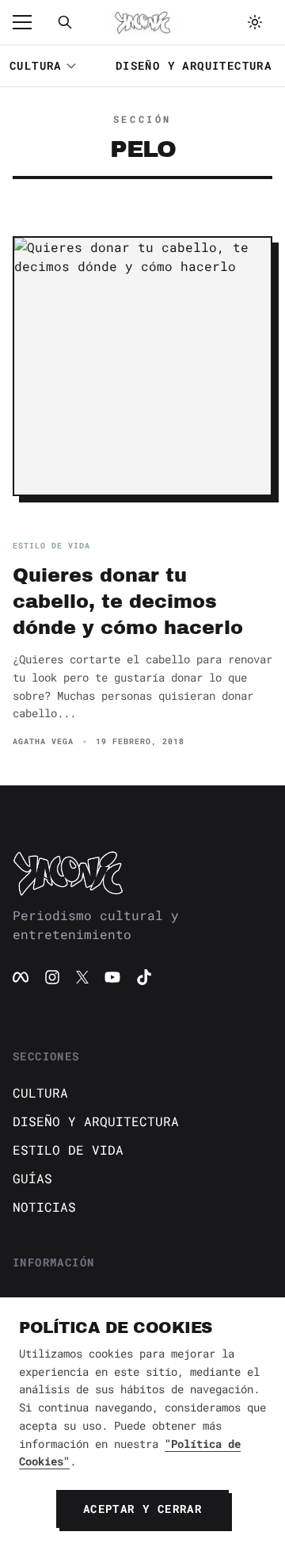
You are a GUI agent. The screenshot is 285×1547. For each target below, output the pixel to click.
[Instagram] (52, 977)
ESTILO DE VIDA (68, 1149)
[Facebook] (20, 977)
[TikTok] (144, 977)
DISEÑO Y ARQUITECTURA (194, 65)
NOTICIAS (44, 1206)
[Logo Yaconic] (142, 22)
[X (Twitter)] (82, 977)
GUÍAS (32, 1178)
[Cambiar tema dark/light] (255, 22)
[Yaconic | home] (142, 872)
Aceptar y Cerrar (142, 1508)
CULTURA (36, 65)
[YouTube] (112, 977)
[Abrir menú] (30, 22)
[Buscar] (65, 22)
